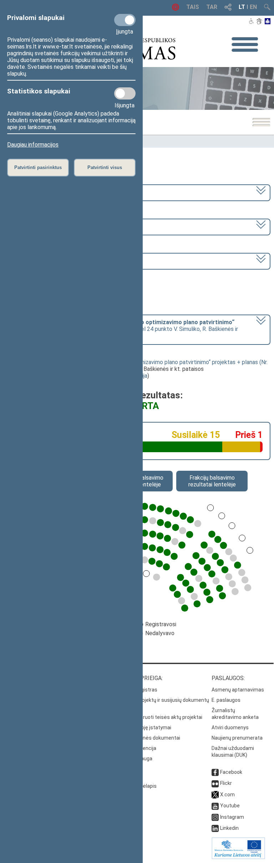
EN (253, 7)
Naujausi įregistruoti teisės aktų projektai (155, 717)
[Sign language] (259, 21)
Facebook (231, 772)
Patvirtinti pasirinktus (38, 167)
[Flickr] (215, 783)
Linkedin (229, 828)
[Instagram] (215, 817)
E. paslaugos (226, 700)
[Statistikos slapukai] (125, 93)
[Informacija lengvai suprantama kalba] (268, 21)
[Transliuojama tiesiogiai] (175, 8)
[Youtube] (215, 805)
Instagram (232, 817)
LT (242, 7)
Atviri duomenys (230, 727)
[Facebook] (215, 772)
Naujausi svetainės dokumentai (144, 738)
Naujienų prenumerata (237, 738)
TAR (211, 7)
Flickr (226, 783)
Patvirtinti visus (104, 167)
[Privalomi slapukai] (125, 20)
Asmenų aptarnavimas (238, 690)
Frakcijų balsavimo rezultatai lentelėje (212, 481)
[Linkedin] (215, 828)
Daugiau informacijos (33, 144)
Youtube (230, 805)
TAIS (192, 7)
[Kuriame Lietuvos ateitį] (238, 857)
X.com (227, 794)
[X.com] (215, 794)
